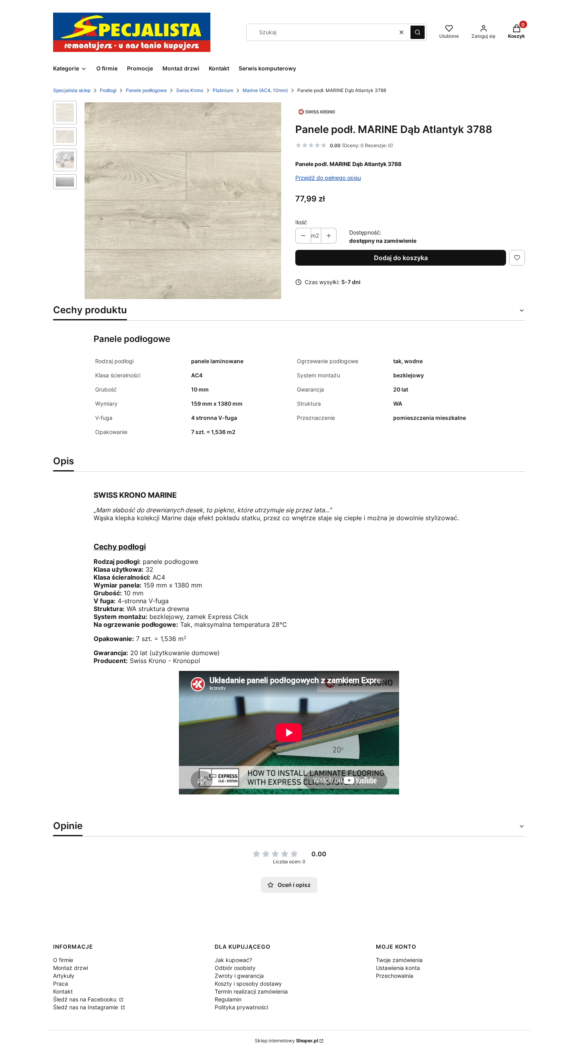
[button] (417, 32)
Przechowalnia (394, 975)
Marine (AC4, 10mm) (265, 90)
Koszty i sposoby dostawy (248, 983)
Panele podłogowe (146, 90)
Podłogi (108, 90)
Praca (60, 983)
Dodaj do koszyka (401, 258)
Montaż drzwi (70, 967)
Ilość (301, 222)
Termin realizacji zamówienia (251, 991)
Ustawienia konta (398, 967)
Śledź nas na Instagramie (86, 1007)
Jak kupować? (233, 960)
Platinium (223, 90)
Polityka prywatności (241, 1007)
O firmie (63, 960)
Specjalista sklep (71, 90)
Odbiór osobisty (235, 967)
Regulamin (228, 999)
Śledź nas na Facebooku (85, 999)
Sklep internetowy (286, 1041)
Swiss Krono (189, 90)
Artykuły (63, 975)
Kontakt (63, 991)
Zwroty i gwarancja (239, 975)
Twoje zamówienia (399, 960)
